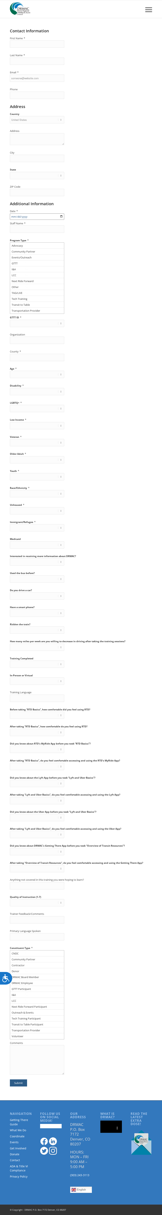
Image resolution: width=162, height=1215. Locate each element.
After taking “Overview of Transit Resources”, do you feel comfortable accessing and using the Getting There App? (76, 863)
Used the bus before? (22, 573)
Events (14, 1142)
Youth (14, 471)
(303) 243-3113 (79, 1175)
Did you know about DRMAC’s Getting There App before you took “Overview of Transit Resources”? (67, 845)
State (13, 169)
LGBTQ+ (16, 402)
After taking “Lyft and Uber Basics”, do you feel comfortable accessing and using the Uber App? (65, 828)
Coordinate (17, 1136)
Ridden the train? (20, 624)
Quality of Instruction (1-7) (25, 897)
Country (14, 114)
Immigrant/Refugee (23, 522)
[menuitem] (146, 9)
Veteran (16, 437)
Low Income (18, 419)
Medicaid (15, 539)
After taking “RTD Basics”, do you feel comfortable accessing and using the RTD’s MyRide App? (65, 760)
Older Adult (18, 454)
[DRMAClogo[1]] (20, 9)
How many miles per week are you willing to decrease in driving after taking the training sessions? (67, 641)
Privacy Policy (18, 1176)
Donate (14, 1154)
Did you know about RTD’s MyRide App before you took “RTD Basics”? (50, 743)
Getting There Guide (19, 1122)
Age (13, 368)
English (81, 1189)
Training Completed (21, 658)
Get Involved (18, 1148)
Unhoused (17, 505)
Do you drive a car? (21, 590)
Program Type (19, 240)
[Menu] (146, 9)
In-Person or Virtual (21, 675)
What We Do (18, 1130)
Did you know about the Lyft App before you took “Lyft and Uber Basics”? (52, 777)
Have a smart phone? (22, 607)
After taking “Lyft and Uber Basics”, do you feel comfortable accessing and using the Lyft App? (65, 794)
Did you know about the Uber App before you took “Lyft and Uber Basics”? (53, 811)
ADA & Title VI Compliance (19, 1168)
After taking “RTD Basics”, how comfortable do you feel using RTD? (49, 726)
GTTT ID (15, 317)
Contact (15, 1160)
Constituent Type (21, 948)
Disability (17, 385)
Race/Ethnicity (19, 488)
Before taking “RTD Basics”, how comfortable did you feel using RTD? (50, 709)
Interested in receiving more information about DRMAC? (43, 556)
